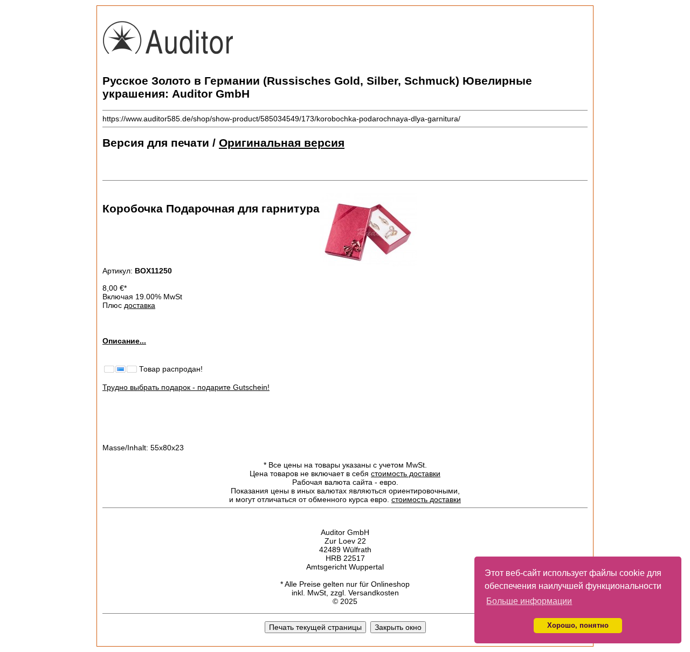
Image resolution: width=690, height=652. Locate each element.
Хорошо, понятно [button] (578, 625)
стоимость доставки (405, 473)
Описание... (124, 341)
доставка (139, 305)
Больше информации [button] (529, 601)
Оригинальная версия (281, 142)
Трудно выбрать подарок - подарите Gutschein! (186, 387)
